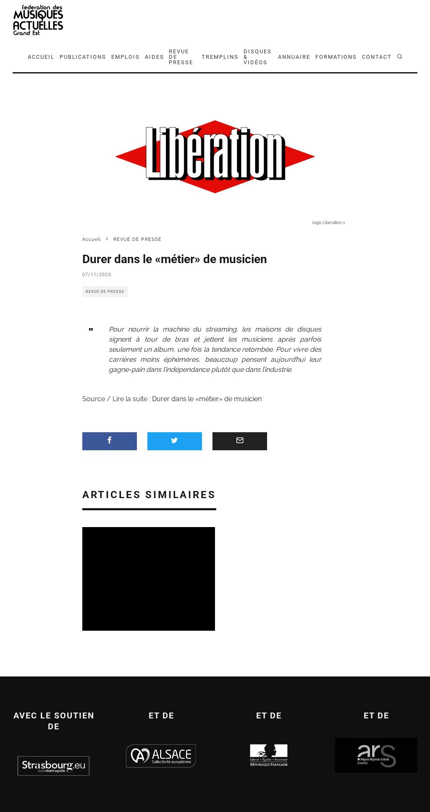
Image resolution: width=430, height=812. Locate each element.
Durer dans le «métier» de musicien (207, 399)
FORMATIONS (336, 57)
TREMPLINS (220, 57)
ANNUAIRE (294, 57)
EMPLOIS (125, 57)
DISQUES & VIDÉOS (258, 56)
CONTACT (377, 57)
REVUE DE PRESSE (181, 56)
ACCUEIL (41, 57)
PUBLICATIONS (83, 57)
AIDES (154, 57)
